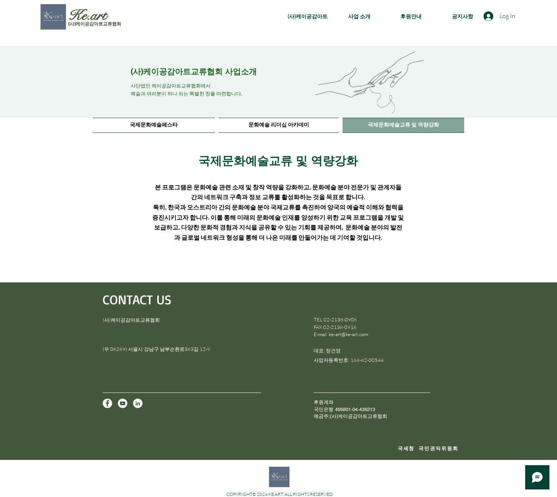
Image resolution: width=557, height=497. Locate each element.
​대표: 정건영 (327, 350)
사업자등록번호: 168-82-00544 (349, 360)
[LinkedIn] (137, 403)
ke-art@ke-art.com (348, 334)
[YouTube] (122, 403)
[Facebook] (107, 403)
